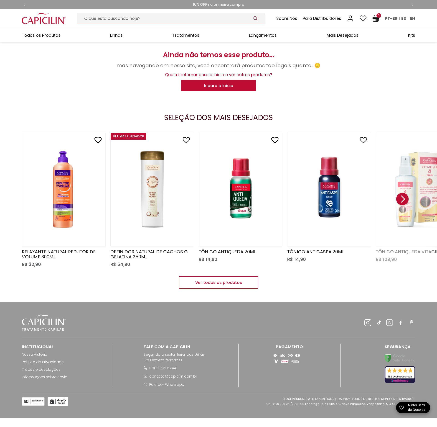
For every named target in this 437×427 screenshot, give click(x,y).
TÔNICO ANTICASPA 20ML (315, 252)
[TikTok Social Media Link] (378, 323)
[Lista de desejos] (363, 18)
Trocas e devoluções (41, 369)
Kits (411, 35)
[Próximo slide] (412, 4)
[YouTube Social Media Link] (389, 323)
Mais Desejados (342, 35)
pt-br (391, 18)
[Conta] (350, 18)
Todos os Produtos (41, 35)
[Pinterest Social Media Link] (411, 323)
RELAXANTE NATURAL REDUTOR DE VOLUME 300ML (59, 254)
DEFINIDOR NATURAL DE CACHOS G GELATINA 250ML (149, 254)
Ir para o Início (218, 85)
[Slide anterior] (24, 4)
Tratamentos (186, 35)
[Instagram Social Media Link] (367, 323)
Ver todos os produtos (218, 282)
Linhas (116, 35)
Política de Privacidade (43, 362)
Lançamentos (263, 35)
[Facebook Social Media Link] (400, 323)
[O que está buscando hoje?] (255, 18)
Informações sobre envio (45, 377)
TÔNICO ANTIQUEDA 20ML (227, 252)
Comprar (63, 234)
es (403, 18)
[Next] (402, 199)
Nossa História (34, 354)
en (412, 18)
